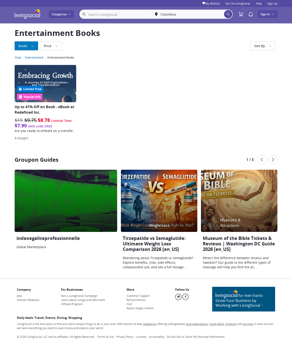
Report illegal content (140, 308)
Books (22, 46)
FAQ (129, 304)
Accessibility (156, 336)
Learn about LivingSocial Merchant (83, 300)
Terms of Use (105, 336)
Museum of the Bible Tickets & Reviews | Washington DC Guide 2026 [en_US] (239, 243)
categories (149, 324)
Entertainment (34, 57)
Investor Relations (28, 300)
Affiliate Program (72, 304)
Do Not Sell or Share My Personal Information (195, 336)
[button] (250, 14)
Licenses (141, 336)
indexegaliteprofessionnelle (48, 238)
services (248, 324)
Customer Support (138, 296)
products (231, 324)
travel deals (216, 324)
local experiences (197, 324)
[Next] (272, 159)
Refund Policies (136, 300)
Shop (18, 57)
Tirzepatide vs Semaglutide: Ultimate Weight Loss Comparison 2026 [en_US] (154, 243)
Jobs (19, 296)
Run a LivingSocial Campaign (79, 296)
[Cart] (242, 14)
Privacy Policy (124, 336)
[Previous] (261, 159)
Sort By (259, 46)
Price (47, 46)
